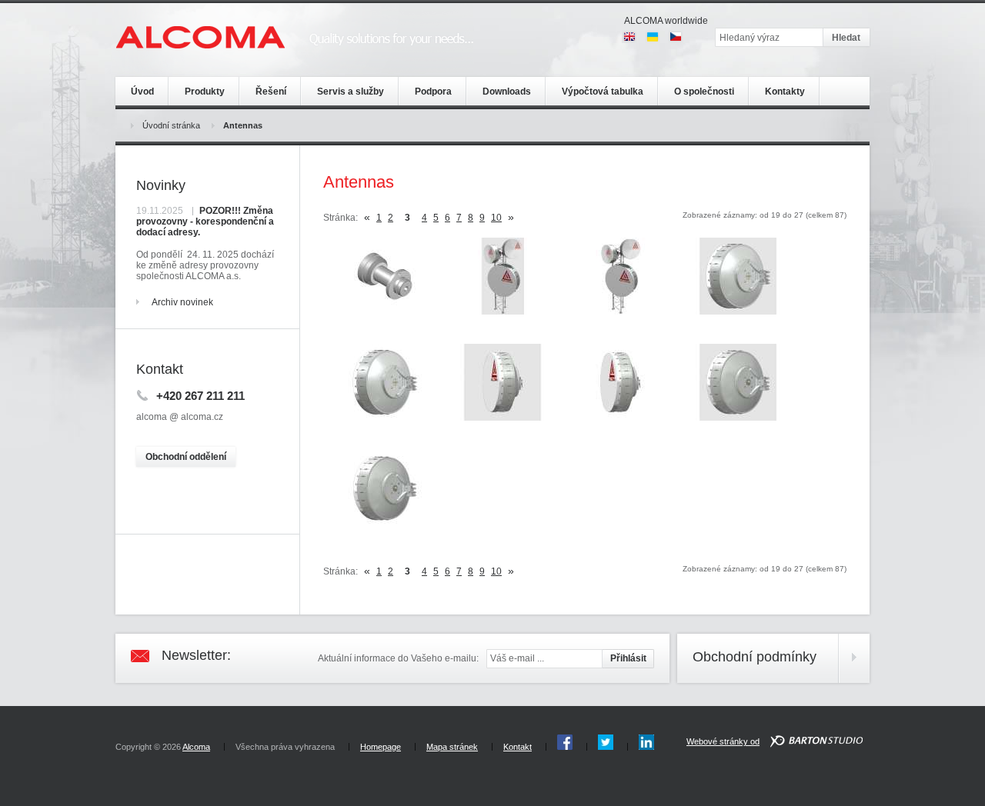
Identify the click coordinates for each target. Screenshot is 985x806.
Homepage (380, 746)
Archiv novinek (182, 302)
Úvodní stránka (171, 125)
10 (496, 217)
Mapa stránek (452, 746)
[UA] (652, 36)
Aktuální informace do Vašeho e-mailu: (398, 658)
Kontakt (517, 746)
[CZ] (675, 36)
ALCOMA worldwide (666, 20)
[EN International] (629, 36)
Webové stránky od (723, 741)
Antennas (242, 125)
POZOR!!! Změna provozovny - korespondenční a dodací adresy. (205, 221)
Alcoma (196, 746)
